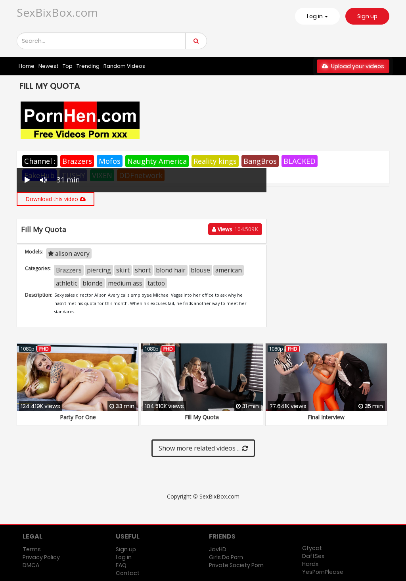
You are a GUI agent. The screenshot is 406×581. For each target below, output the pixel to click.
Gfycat (312, 548)
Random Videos (124, 66)
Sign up (367, 16)
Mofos (110, 161)
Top (68, 66)
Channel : (40, 161)
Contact (128, 573)
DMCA (31, 565)
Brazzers (77, 161)
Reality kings (215, 161)
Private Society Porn (236, 565)
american (228, 270)
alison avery (72, 253)
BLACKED (299, 161)
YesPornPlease (322, 572)
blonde (92, 283)
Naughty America (157, 161)
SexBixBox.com (57, 12)
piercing (99, 270)
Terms (32, 549)
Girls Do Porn (226, 557)
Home (26, 66)
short (143, 270)
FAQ (121, 565)
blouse (200, 270)
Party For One (78, 417)
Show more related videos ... (200, 448)
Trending (88, 66)
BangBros (260, 161)
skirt (123, 270)
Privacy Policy (41, 557)
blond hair (171, 270)
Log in (124, 557)
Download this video (52, 199)
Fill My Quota (202, 417)
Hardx (310, 564)
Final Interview (326, 417)
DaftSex (313, 556)
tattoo (156, 283)
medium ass (125, 283)
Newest (48, 66)
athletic (66, 283)
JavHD (217, 549)
